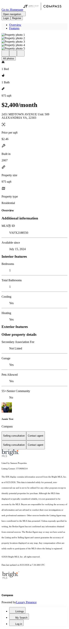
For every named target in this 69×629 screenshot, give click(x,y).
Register (16, 18)
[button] (34, 35)
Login (6, 18)
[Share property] (21, 53)
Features (14, 28)
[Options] (5, 53)
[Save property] (13, 53)
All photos (8, 58)
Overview (15, 24)
